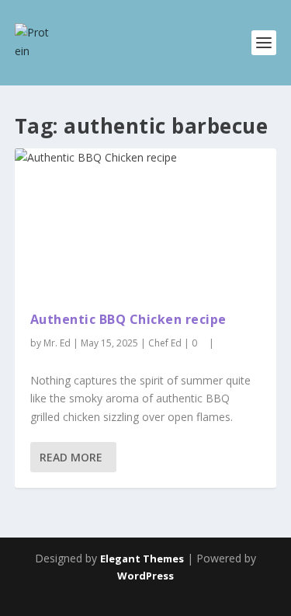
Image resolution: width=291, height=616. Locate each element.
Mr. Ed (57, 343)
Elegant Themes (142, 559)
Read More (71, 457)
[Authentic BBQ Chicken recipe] (146, 222)
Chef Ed (165, 343)
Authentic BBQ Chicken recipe (128, 319)
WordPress (145, 576)
